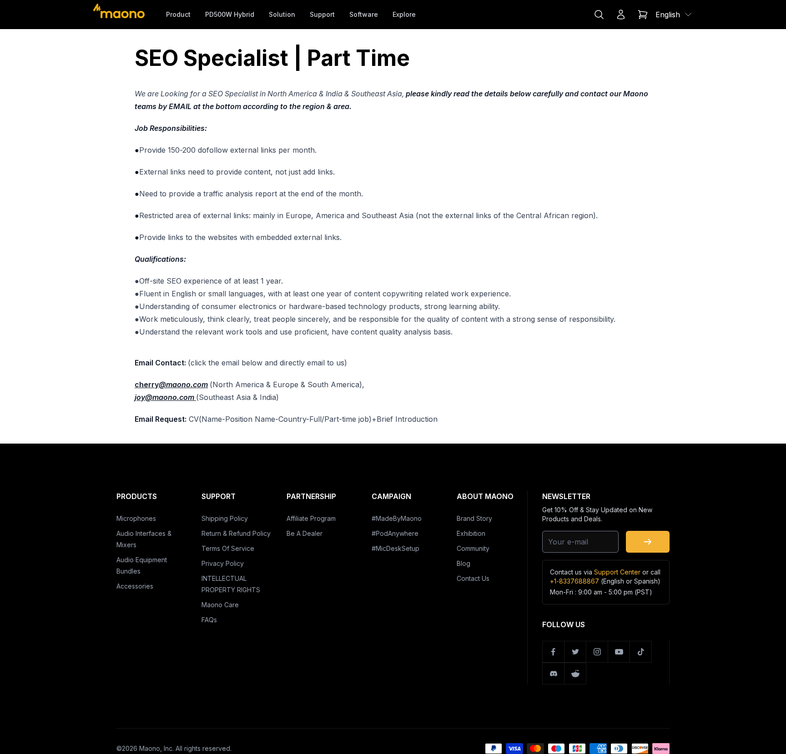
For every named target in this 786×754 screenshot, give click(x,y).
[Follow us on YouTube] (619, 652)
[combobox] (674, 14)
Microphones (136, 518)
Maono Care (220, 605)
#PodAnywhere (395, 533)
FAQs (209, 620)
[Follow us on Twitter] (575, 652)
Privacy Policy (223, 563)
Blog (463, 563)
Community (473, 548)
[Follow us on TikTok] (641, 652)
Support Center (617, 572)
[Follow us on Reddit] (575, 673)
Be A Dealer (304, 533)
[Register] (648, 542)
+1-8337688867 (574, 581)
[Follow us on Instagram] (597, 652)
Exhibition (471, 533)
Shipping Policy (225, 518)
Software (363, 14)
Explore (404, 14)
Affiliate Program (311, 518)
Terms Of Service (228, 548)
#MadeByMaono (397, 518)
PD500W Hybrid (229, 14)
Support (322, 14)
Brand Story (474, 518)
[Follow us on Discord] (553, 673)
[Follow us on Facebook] (553, 652)
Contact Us (473, 578)
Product (178, 14)
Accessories (134, 586)
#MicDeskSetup (395, 548)
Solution (282, 14)
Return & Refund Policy (236, 533)
